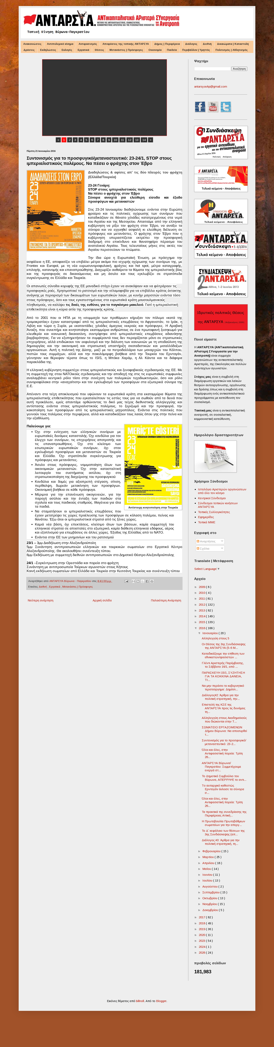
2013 (202, 610)
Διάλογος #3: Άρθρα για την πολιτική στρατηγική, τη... (220, 841)
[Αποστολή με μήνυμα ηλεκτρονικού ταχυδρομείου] (133, 581)
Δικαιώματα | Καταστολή (233, 43)
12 (129, 140)
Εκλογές (67, 49)
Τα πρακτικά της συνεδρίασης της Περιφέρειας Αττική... (224, 813)
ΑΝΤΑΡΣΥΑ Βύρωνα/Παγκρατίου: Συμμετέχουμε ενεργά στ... (221, 766)
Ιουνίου (207, 874)
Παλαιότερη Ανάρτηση (166, 600)
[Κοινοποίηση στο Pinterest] (152, 581)
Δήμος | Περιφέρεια (167, 43)
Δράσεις (29, 49)
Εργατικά (83, 49)
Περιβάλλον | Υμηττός (196, 49)
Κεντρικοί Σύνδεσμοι (212, 498)
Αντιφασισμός (88, 43)
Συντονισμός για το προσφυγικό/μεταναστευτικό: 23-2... (224, 742)
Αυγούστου (210, 886)
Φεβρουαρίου (211, 851)
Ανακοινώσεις (32, 43)
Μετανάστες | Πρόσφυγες (126, 49)
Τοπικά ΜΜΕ (206, 522)
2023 (202, 940)
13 (136, 140)
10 (115, 140)
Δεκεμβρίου (210, 910)
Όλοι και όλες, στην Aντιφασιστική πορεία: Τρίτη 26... (222, 753)
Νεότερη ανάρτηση (40, 600)
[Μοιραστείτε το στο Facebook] (147, 581)
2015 (202, 622)
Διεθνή (207, 43)
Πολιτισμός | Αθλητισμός (231, 49)
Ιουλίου (207, 880)
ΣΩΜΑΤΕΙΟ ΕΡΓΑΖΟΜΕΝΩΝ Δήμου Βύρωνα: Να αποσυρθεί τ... (224, 731)
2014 (202, 616)
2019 (202, 929)
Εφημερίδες (206, 517)
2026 (202, 952)
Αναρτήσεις (207, 541)
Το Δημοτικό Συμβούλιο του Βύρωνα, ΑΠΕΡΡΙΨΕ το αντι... (224, 777)
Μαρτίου (208, 857)
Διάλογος (191, 43)
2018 (202, 923)
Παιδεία (172, 49)
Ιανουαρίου (210, 633)
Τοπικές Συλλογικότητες (214, 512)
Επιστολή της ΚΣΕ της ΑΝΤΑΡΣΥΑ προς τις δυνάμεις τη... (223, 708)
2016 (202, 628)
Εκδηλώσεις (48, 49)
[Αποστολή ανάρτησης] (126, 581)
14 (144, 140)
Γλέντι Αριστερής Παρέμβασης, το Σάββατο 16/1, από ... (223, 664)
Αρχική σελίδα (102, 600)
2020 (202, 935)
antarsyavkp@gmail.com (210, 86)
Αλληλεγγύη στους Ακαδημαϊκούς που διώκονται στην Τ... (224, 719)
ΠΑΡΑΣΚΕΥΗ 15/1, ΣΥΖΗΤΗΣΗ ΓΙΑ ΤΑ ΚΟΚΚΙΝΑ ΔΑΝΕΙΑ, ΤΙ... (223, 676)
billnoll (140, 1001)
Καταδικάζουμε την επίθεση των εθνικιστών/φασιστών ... (223, 655)
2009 (202, 587)
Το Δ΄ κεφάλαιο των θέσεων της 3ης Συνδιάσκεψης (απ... (223, 832)
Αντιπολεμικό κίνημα (60, 43)
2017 (202, 917)
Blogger (161, 1001)
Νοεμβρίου (210, 904)
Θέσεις (99, 49)
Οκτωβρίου (210, 898)
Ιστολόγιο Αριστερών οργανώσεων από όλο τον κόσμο (222, 491)
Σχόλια (204, 548)
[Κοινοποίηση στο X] (143, 581)
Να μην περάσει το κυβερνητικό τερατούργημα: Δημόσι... (223, 687)
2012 (202, 604)
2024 (202, 946)
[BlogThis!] (138, 581)
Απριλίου (208, 863)
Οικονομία (154, 49)
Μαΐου (207, 868)
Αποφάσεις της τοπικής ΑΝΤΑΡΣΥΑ (125, 43)
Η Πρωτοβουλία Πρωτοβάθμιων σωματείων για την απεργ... (223, 823)
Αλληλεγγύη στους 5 (215, 638)
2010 (202, 592)
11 (122, 140)
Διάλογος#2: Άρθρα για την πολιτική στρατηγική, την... (221, 696)
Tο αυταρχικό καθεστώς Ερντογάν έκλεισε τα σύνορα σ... (223, 789)
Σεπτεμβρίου (211, 892)
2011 (202, 598)
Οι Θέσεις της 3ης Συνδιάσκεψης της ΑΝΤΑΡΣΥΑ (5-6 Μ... (224, 645)
